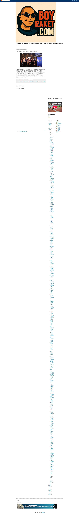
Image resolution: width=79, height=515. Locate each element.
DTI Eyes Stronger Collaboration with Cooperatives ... (52, 143)
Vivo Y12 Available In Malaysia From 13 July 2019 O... (52, 353)
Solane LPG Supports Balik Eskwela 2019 (51, 348)
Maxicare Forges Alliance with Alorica (52, 159)
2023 (50, 125)
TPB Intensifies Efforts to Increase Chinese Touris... (51, 432)
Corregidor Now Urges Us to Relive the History (52, 404)
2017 (50, 485)
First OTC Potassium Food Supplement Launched (52, 282)
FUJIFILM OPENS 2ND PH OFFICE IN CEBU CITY (52, 203)
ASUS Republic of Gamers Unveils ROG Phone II (52, 251)
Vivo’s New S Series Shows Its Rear (52, 367)
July (50, 140)
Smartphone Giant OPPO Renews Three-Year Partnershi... (52, 222)
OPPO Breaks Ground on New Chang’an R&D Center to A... (52, 256)
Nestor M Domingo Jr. (59, 125)
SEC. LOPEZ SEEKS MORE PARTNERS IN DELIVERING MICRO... (52, 192)
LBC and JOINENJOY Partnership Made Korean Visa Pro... (52, 399)
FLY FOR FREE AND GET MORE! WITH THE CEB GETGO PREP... (52, 443)
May (50, 477)
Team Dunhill (52, 279)
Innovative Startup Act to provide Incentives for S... (52, 163)
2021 (50, 128)
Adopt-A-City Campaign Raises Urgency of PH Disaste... (52, 187)
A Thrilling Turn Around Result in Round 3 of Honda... (52, 173)
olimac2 (59, 130)
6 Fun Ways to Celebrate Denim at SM (52, 276)
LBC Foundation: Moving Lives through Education (52, 339)
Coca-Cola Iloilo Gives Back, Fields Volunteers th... (52, 473)
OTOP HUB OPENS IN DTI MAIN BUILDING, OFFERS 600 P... (52, 413)
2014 (50, 489)
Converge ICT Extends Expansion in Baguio (52, 453)
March (51, 480)
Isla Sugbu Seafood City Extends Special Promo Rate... (51, 323)
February (51, 481)
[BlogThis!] (29, 79)
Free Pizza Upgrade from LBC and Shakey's (51, 151)
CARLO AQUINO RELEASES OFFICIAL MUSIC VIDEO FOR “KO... (52, 302)
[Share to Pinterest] (32, 79)
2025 (50, 123)
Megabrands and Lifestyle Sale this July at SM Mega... (52, 449)
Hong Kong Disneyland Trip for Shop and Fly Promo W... (52, 418)
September (51, 137)
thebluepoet (59, 131)
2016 (50, 486)
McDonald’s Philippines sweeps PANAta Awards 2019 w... (52, 208)
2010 (50, 494)
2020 (50, 129)
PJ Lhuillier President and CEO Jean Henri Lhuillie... (52, 423)
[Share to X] (30, 79)
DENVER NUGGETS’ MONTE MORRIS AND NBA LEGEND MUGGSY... (52, 198)
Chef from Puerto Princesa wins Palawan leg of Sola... (51, 243)
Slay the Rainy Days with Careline (52, 247)
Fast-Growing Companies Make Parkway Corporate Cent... (52, 286)
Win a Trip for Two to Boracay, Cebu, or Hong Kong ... (52, 272)
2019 (50, 130)
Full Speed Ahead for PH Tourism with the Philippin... (52, 268)
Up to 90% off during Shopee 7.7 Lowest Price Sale (52, 437)
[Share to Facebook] (31, 79)
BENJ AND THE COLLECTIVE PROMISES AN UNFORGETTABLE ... (52, 393)
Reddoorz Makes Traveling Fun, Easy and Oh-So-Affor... (52, 217)
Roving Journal (59, 129)
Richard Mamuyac (59, 127)
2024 (50, 124)
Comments (51, 117)
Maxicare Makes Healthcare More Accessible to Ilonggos (52, 371)
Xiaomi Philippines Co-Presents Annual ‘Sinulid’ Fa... (52, 228)
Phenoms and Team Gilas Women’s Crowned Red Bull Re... (52, 457)
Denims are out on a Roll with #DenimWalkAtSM (52, 408)
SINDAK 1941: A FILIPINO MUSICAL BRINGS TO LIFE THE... (52, 376)
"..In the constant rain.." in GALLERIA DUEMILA (52, 178)
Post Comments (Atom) (23, 131)
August (51, 139)
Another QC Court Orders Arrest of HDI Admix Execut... (52, 427)
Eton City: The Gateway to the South (52, 147)
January (51, 482)
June (50, 476)
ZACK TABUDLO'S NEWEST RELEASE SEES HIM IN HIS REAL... (52, 317)
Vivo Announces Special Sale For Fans (52, 381)
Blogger (43, 512)
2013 (50, 490)
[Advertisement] (31, 120)
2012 (50, 491)
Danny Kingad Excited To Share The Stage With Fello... (52, 182)
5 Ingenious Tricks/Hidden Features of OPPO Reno (52, 297)
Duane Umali (59, 123)
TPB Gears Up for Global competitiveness (52, 212)
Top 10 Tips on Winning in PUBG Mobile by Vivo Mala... (52, 363)
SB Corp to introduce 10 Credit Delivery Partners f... (52, 233)
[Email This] (28, 79)
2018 (50, 484)
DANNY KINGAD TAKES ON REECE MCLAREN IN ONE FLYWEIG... (52, 386)
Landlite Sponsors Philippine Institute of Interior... (51, 155)
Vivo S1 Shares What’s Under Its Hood (51, 344)
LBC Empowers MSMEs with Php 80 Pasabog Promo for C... (52, 328)
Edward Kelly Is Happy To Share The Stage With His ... (52, 238)
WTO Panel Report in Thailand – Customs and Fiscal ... (52, 334)
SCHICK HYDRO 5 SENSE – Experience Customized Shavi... (52, 358)
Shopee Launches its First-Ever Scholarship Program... (52, 262)
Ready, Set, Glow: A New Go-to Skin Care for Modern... (52, 308)
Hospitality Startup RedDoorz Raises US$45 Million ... (52, 168)
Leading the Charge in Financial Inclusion (51, 312)
